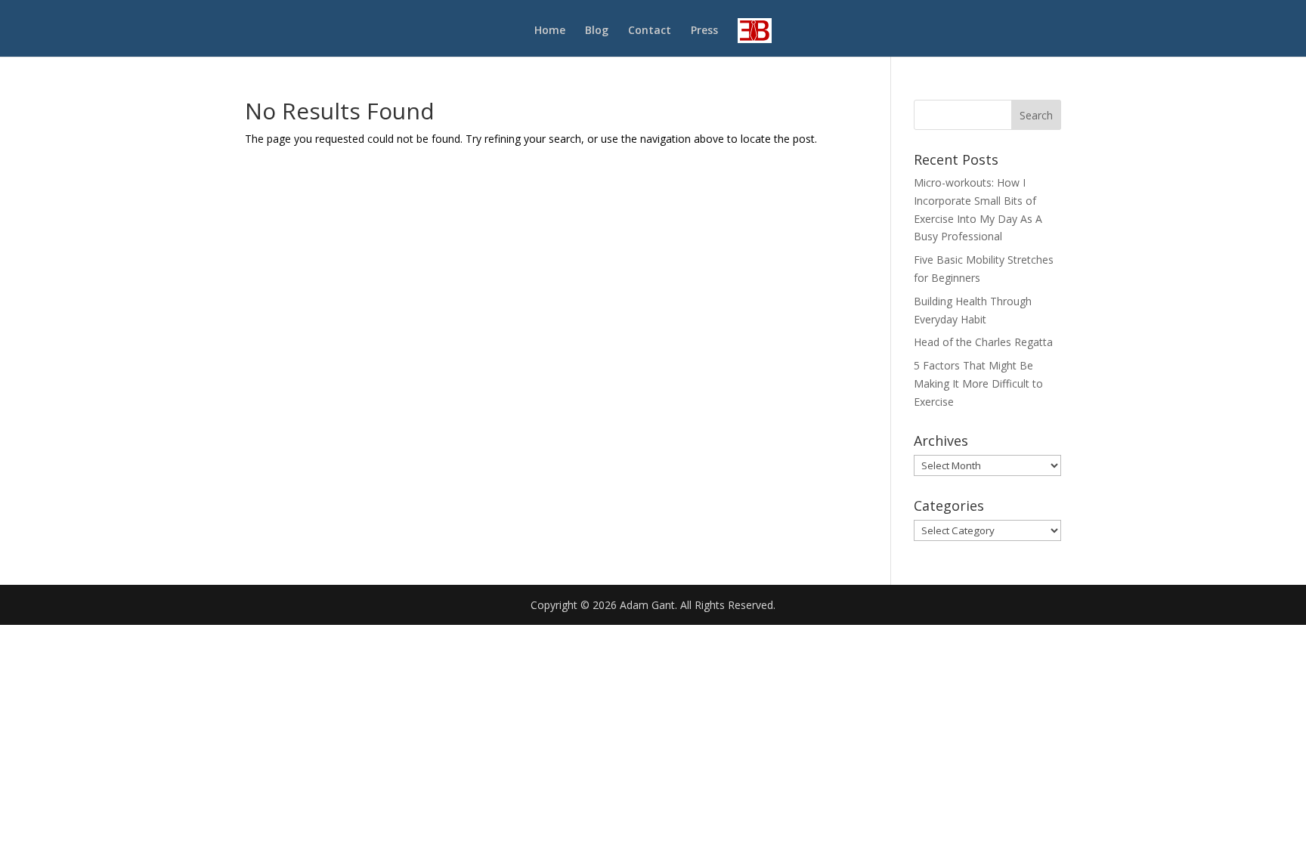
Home (549, 31)
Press (704, 31)
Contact (649, 31)
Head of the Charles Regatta (983, 342)
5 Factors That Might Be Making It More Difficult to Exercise (978, 383)
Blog (596, 31)
